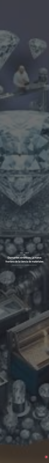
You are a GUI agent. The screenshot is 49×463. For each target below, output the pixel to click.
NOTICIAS (27, 253)
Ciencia (21, 253)
